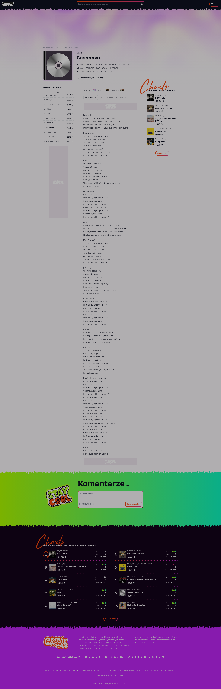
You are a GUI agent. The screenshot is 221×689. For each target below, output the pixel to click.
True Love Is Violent (53, 104)
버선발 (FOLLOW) (64, 605)
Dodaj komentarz (133, 504)
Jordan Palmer (105, 65)
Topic (157, 139)
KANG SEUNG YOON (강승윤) (67, 602)
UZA (59, 592)
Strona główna (48, 47)
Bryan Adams (160, 95)
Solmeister (138, 589)
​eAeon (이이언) (132, 602)
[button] (214, 4)
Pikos (129, 589)
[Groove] (7, 4)
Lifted (48, 109)
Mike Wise (126, 65)
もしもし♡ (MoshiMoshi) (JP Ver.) (165, 120)
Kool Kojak (116, 65)
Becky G (165, 139)
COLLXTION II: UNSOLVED (108, 68)
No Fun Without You (136, 605)
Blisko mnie (160, 131)
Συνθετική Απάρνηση (135, 592)
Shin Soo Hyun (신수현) (65, 589)
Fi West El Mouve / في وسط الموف (141, 579)
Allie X (57, 47)
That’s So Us (51, 132)
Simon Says (50, 118)
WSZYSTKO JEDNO (163, 108)
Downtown (51, 136)
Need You (50, 113)
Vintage (49, 100)
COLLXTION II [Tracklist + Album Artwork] (55, 94)
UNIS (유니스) (159, 116)
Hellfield (158, 105)
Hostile (140, 577)
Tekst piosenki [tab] (90, 97)
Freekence (131, 577)
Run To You (160, 98)
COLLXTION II (66, 47)
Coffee (95, 65)
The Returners (146, 564)
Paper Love (50, 123)
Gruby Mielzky (160, 128)
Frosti (166, 105)
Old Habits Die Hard (54, 141)
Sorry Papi (160, 142)
